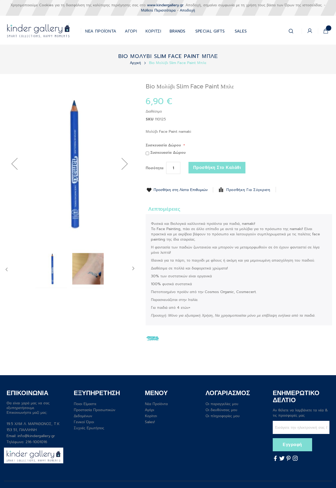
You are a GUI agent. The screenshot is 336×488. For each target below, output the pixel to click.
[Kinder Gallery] (42, 30)
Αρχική (136, 63)
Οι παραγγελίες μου (222, 404)
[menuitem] (210, 30)
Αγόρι (149, 410)
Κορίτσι (151, 416)
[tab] (164, 208)
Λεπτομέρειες (164, 209)
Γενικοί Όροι (84, 422)
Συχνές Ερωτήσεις (89, 428)
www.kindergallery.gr (165, 5)
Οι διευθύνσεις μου (221, 410)
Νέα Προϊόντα (156, 404)
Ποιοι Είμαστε (85, 404)
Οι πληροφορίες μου (223, 416)
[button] (124, 163)
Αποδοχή (187, 10)
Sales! (150, 422)
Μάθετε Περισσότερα (158, 10)
